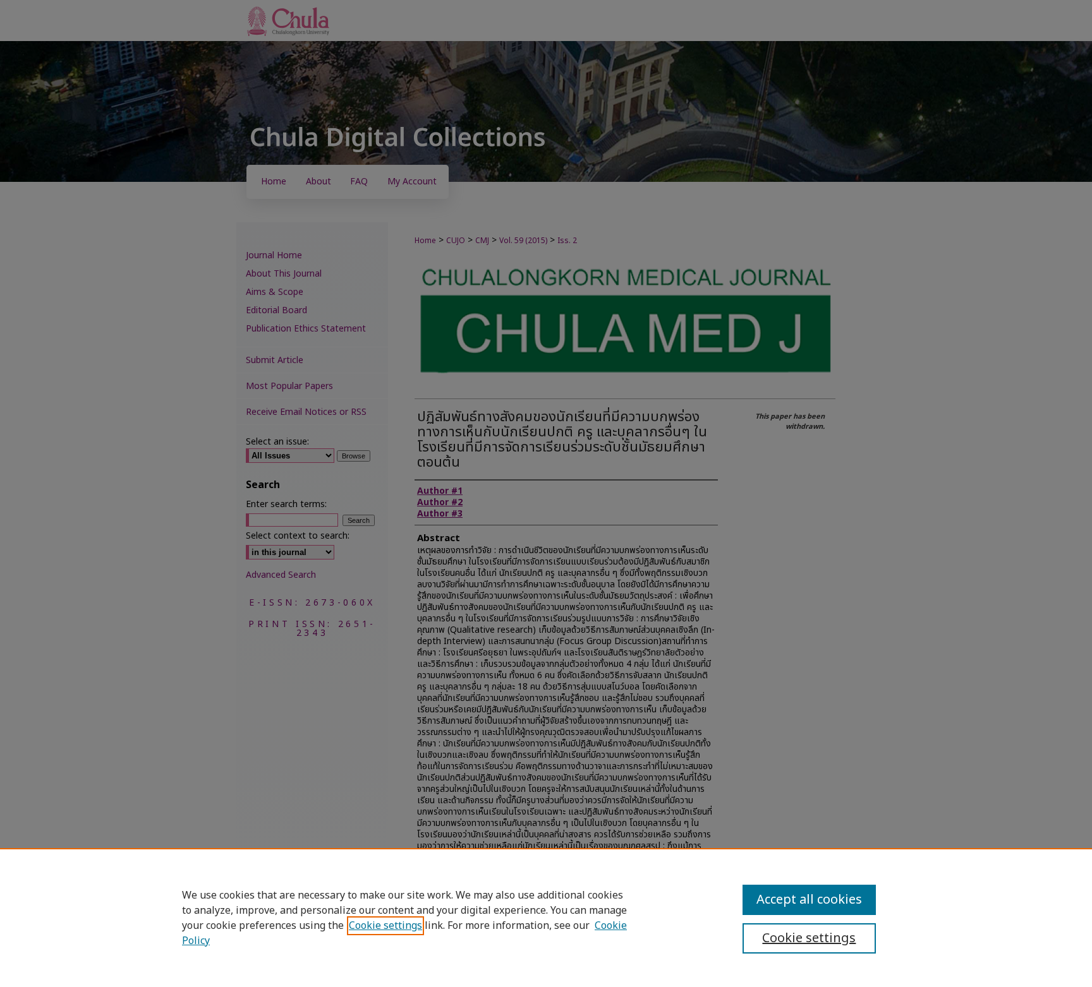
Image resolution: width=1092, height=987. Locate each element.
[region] (546, 917)
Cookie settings (385, 925)
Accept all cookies (809, 899)
